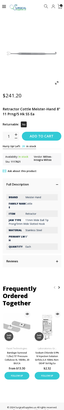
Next (59, 287)
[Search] (46, 6)
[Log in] (53, 6)
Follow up (17, 375)
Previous (54, 287)
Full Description (17, 184)
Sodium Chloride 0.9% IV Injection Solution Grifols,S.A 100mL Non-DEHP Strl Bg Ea (47, 358)
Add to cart (42, 136)
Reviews (12, 261)
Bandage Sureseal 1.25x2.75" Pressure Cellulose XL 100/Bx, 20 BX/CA (17, 358)
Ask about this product (22, 171)
